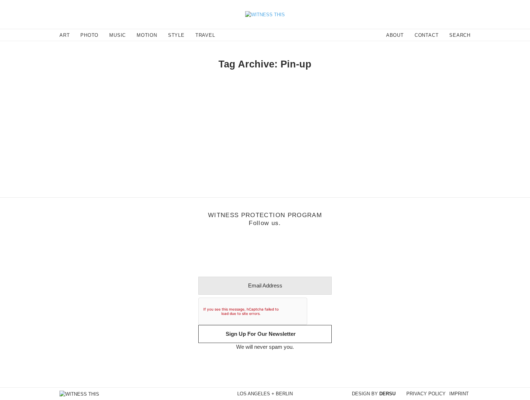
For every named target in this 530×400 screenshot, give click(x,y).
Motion (58, 116)
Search (460, 35)
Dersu (387, 393)
